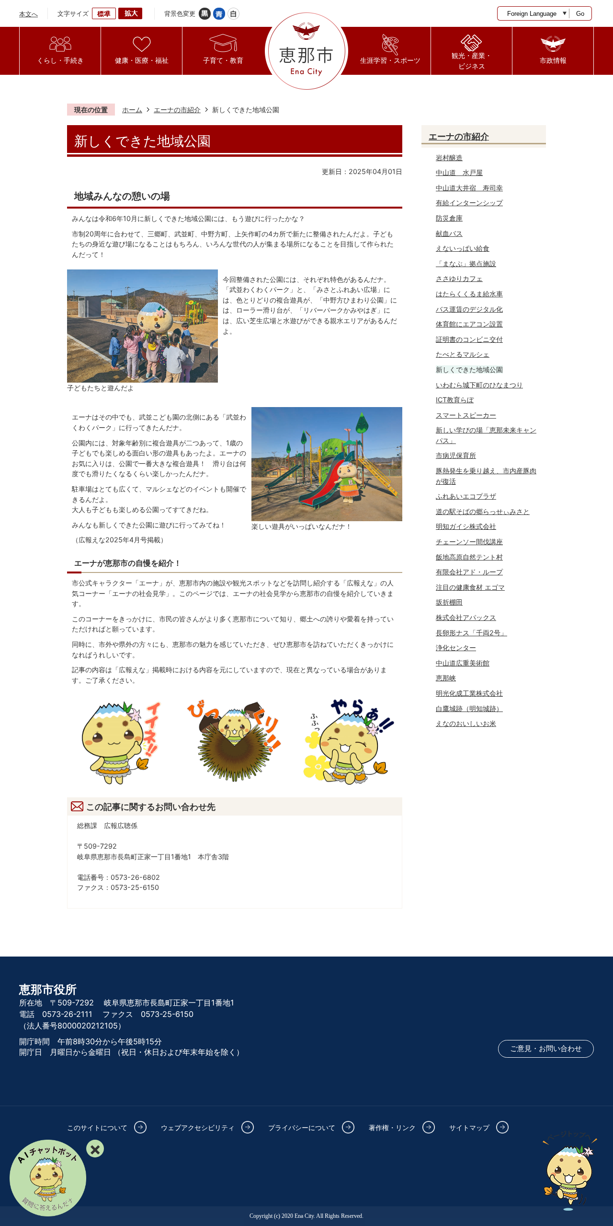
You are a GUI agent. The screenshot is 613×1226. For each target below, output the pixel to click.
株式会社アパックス (466, 617)
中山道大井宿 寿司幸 (469, 188)
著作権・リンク (392, 1127)
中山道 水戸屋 (459, 172)
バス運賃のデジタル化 (469, 309)
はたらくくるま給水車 (469, 294)
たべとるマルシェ (462, 354)
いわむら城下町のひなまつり (479, 385)
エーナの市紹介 (177, 109)
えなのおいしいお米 (466, 723)
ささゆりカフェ (459, 278)
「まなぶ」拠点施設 (466, 263)
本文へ (28, 14)
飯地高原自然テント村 (469, 557)
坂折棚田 (449, 602)
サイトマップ (469, 1127)
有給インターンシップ (469, 202)
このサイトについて (97, 1127)
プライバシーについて (301, 1127)
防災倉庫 (449, 218)
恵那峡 (446, 678)
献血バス (449, 233)
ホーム (132, 109)
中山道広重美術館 (462, 663)
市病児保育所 (456, 455)
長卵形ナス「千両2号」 (471, 633)
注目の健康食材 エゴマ (470, 587)
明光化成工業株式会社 (469, 693)
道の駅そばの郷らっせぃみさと (483, 511)
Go (580, 13)
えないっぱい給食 (462, 248)
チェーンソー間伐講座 (469, 541)
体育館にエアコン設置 (469, 324)
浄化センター (456, 647)
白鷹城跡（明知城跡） (469, 708)
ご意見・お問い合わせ (546, 1048)
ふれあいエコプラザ (466, 496)
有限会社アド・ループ (469, 572)
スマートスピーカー (466, 415)
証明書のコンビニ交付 (469, 339)
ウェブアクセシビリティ (198, 1127)
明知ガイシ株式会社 (466, 526)
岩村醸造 (449, 157)
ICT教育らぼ (455, 400)
